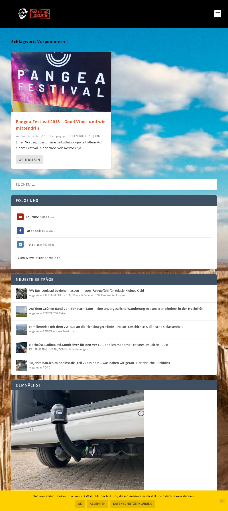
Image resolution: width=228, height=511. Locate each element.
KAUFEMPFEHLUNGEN (57, 295)
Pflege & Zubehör (83, 295)
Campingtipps (58, 136)
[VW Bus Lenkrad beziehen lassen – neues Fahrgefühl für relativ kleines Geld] (21, 293)
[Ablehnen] (222, 501)
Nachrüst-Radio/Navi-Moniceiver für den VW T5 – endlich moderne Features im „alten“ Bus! (98, 345)
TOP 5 (46, 367)
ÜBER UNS (85, 136)
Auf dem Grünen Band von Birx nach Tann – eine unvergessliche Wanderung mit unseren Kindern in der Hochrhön (116, 308)
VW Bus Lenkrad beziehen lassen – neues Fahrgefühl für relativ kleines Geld (86, 290)
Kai (23, 136)
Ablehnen (98, 503)
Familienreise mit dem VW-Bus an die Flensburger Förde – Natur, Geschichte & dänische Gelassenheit (106, 327)
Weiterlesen (29, 159)
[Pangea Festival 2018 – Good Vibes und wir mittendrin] (61, 82)
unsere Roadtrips (63, 331)
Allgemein (35, 295)
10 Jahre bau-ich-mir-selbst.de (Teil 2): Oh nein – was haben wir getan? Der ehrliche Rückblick (99, 363)
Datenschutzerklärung (133, 503)
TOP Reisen (60, 313)
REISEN (73, 136)
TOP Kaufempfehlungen (110, 295)
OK (80, 503)
